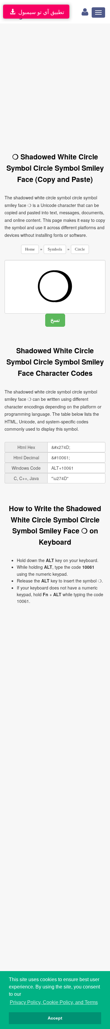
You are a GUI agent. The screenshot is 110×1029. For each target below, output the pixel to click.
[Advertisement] (55, 84)
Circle (80, 249)
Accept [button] (55, 1018)
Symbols (55, 249)
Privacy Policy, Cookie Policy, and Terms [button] (54, 1002)
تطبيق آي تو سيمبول (39, 12)
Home (30, 249)
